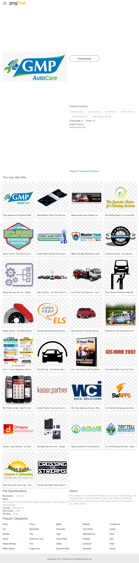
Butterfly (86, 524)
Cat (4, 528)
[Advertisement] (35, 32)
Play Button (88, 528)
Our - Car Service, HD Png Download (87, 369)
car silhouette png (79, 116)
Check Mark (61, 538)
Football (86, 538)
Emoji (5, 538)
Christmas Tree (36, 538)
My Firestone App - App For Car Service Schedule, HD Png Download (33, 408)
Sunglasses (115, 524)
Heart (5, 524)
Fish (31, 543)
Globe (58, 543)
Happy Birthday (9, 543)
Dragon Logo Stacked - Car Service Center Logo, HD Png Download (32, 446)
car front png (110, 111)
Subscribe (60, 528)
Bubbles (6, 533)
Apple (58, 524)
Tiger (58, 533)
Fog (31, 533)
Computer (87, 543)
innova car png (127, 111)
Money (113, 548)
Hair (111, 538)
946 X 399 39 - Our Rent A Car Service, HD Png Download (62, 292)
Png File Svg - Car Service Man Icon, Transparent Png (60, 369)
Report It (74, 171)
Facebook (87, 548)
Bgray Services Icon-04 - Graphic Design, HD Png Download (29, 292)
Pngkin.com (34, 548)
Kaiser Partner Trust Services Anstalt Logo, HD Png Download (64, 408)
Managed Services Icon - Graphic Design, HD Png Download (63, 446)
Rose (112, 533)
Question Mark (62, 548)
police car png (77, 111)
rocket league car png (101, 116)
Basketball (34, 528)
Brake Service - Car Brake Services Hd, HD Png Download (28, 330)
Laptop (113, 528)
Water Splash (9, 548)
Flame (32, 524)
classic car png (94, 111)
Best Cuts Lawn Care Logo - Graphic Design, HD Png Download (30, 485)
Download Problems (89, 171)
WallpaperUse (89, 533)
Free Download (84, 58)
